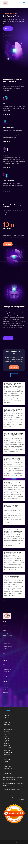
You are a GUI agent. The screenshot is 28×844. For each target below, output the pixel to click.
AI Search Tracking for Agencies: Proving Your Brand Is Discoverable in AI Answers (13, 411)
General (18, 387)
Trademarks (6, 674)
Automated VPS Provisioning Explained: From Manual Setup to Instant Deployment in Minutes (13, 460)
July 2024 (6, 761)
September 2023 (8, 773)
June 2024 (6, 764)
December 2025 (8, 727)
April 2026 (6, 720)
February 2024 (7, 766)
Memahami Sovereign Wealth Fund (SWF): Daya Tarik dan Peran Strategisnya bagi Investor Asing (13, 385)
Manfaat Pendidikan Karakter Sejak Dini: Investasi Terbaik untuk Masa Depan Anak (14, 554)
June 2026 (6, 715)
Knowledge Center (7, 633)
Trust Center (6, 676)
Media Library (6, 630)
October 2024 (7, 754)
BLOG (14, 375)
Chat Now (5, 689)
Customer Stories (7, 656)
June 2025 (6, 738)
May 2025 (6, 740)
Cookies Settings (7, 669)
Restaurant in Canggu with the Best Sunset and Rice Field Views (13, 505)
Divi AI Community (7, 635)
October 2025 (7, 731)
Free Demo (8, 35)
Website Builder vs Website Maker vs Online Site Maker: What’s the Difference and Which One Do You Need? (14, 435)
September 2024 (8, 757)
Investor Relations (7, 646)
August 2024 (7, 759)
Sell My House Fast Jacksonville (10, 797)
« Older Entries (6, 600)
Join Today (8, 28)
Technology (20, 413)
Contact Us (5, 687)
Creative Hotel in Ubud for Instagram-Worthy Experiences (13, 530)
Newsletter (5, 692)
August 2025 (7, 734)
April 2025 (6, 743)
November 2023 (8, 768)
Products (5, 625)
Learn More (6, 114)
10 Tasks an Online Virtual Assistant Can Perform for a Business (12, 578)
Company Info (6, 643)
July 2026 (6, 713)
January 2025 (7, 750)
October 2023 (7, 771)
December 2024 (8, 752)
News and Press (7, 651)
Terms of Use (6, 671)
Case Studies (6, 628)
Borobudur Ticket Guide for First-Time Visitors (13, 483)
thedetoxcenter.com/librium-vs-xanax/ (12, 789)
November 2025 (8, 729)
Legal (4, 664)
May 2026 (6, 717)
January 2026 (7, 724)
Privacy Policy (6, 666)
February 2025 (7, 747)
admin (7, 387)
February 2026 (7, 722)
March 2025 (7, 745)
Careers (5, 648)
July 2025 (6, 736)
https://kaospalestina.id (8, 793)
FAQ (4, 685)
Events (4, 653)
